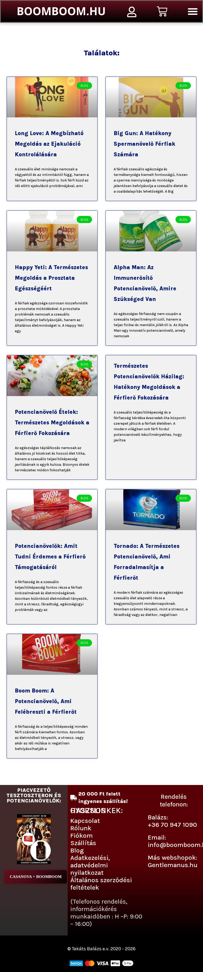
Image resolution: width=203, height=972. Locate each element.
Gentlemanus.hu (172, 865)
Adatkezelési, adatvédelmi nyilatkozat (90, 865)
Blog (77, 850)
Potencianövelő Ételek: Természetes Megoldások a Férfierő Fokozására (52, 422)
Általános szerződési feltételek (101, 883)
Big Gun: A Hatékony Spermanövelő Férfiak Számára (144, 144)
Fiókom (81, 835)
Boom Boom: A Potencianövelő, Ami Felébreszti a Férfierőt (46, 701)
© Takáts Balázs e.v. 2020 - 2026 (101, 949)
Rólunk (80, 828)
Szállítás (83, 843)
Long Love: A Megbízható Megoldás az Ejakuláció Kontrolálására (49, 144)
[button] (193, 11)
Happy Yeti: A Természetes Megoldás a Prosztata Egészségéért (51, 278)
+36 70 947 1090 (172, 824)
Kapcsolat (85, 820)
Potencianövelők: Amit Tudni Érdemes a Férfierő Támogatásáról (50, 556)
